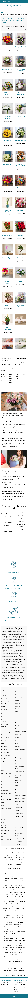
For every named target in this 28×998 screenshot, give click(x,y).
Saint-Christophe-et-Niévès (10, 957)
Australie (23, 883)
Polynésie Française (20, 947)
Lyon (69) (6, 857)
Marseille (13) (14, 857)
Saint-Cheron (18, 764)
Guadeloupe (17, 908)
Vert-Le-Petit (18, 819)
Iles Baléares (14, 913)
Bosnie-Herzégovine (12, 890)
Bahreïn (5, 887)
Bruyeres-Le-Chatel (6, 738)
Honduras (7, 910)
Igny (2, 802)
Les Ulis (3, 836)
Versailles (21, 532)
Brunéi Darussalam (8, 892)
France (11, 14)
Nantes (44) (21, 857)
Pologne (12, 947)
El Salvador (11, 901)
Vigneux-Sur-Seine (20, 822)
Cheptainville (24, 14)
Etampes (3, 779)
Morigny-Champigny (20, 731)
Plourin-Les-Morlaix (21, 513)
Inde (22, 915)
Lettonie (16, 924)
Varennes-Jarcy (19, 807)
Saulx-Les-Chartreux (20, 795)
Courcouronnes (5, 758)
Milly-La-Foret (19, 720)
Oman (15, 940)
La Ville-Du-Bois (5, 820)
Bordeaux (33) (7, 852)
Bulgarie (16, 892)
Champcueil (4, 746)
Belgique (18, 887)
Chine (16, 894)
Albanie (21, 873)
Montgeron (18, 723)
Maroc (10, 931)
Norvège (12, 938)
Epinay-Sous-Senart (6, 773)
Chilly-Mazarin (5, 752)
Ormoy (17, 740)
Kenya (22, 920)
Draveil (3, 767)
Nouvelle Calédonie (20, 938)
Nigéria (6, 938)
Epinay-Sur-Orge (5, 776)
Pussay (17, 752)
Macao (5, 929)
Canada (7, 894)
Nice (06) (7, 859)
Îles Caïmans (22, 913)
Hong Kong (14, 910)
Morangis (17, 728)
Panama (14, 943)
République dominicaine (10, 952)
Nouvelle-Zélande (8, 940)
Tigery (17, 804)
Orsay (16, 743)
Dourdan (3, 764)
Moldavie (14, 933)
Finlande (17, 906)
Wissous (17, 844)
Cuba (10, 899)
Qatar (21, 950)
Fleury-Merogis (5, 790)
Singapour (21, 963)
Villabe (17, 825)
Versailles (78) (18, 864)
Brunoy (3, 735)
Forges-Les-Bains (6, 793)
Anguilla (21, 878)
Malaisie (23, 929)
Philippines (5, 947)
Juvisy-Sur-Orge (5, 811)
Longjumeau (18, 695)
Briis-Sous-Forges (6, 732)
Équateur (8, 903)
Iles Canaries (9, 915)
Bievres (3, 706)
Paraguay (20, 943)
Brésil (20, 890)
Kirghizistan (8, 922)
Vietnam (13, 975)
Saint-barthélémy (14, 954)
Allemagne (11, 876)
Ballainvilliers (4, 699)
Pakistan (8, 943)
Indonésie (8, 917)
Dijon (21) (13, 855)
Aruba (17, 883)
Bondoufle (4, 714)
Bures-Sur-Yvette (5, 740)
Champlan (4, 749)
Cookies (16, 991)
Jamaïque (6, 920)
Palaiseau (17, 746)
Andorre (18, 876)
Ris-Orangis (18, 758)
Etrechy (3, 785)
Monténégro (8, 936)
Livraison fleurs (5, 14)
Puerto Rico (15, 950)
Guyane (23, 908)
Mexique (8, 933)
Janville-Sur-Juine (7, 522)
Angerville (4, 690)
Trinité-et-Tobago (7, 970)
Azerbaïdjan (14, 885)
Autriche (7, 885)
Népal (15, 936)
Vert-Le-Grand (19, 816)
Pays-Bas (15, 945)
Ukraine (11, 973)
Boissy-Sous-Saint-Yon (7, 517)
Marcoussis (18, 703)
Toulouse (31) (10, 864)
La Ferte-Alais (5, 814)
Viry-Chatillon (19, 841)
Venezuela (6, 975)
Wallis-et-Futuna (21, 975)
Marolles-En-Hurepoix (7, 514)
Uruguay (17, 973)
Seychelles (14, 963)
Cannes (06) (6, 855)
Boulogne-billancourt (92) (18, 852)
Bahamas (21, 885)
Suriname (8, 968)
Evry (2, 787)
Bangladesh (11, 887)
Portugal (8, 950)
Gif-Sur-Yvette (5, 796)
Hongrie (21, 910)
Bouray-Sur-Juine (7, 531)
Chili (12, 894)
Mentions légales (18, 982)
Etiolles (3, 782)
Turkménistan (22, 970)
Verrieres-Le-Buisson (20, 813)
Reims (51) (20, 859)
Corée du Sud (14, 897)
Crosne (3, 761)
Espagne (15, 903)
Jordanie (17, 920)
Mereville (17, 717)
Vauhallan (17, 810)
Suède (18, 966)
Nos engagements (5, 984)
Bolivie (23, 887)
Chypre (21, 894)
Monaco (20, 933)
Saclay (17, 761)
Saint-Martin (22, 957)
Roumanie (21, 952)
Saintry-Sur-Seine (20, 793)
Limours (3, 842)
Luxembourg (21, 927)
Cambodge (22, 892)
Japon (12, 920)
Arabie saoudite (20, 880)
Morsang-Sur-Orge (20, 734)
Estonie (20, 903)
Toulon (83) (19, 862)
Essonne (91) (17, 14)
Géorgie (23, 906)
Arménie (12, 883)
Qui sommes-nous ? (5, 982)
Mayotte (23, 931)
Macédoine (11, 929)
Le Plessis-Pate (5, 830)
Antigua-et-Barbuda (9, 880)
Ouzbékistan (22, 940)
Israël (17, 917)
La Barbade (20, 922)
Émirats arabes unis (20, 901)
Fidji (12, 906)
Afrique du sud (13, 873)
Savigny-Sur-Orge (20, 798)
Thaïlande (20, 968)
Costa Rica (21, 897)
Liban (21, 924)
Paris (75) (14, 859)
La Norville (7, 525)
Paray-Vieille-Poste (20, 749)
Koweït (14, 922)
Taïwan (14, 968)
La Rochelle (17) (21, 855)
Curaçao (16, 899)
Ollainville (21, 515)
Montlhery (18, 726)
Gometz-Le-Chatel (6, 799)
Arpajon (7, 528)
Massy (17, 711)
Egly (21, 518)
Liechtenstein (7, 927)
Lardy (7, 520)
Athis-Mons (4, 696)
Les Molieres (4, 833)
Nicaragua (20, 936)
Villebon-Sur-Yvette (20, 828)
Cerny (2, 743)
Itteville (3, 805)
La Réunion (9, 924)
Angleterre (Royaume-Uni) (11, 878)
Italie (22, 917)
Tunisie (15, 970)
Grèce (10, 908)
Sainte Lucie (7, 963)
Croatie (5, 899)
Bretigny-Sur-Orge (6, 729)
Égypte (5, 901)
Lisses (16, 692)
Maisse (17, 700)
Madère (17, 929)
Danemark (22, 899)
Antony (21, 529)
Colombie (6, 897)
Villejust (17, 830)
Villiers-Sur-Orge (19, 838)
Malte (5, 931)
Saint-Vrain (21, 521)
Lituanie (14, 927)
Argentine (6, 883)
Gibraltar (5, 908)
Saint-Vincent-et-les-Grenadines (14, 961)
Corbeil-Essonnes (5, 755)
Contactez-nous (5, 1)
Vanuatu (23, 973)
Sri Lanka (12, 966)
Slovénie (6, 966)
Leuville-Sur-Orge (6, 839)
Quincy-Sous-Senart (20, 755)
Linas (16, 689)
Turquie (5, 973)
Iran (13, 917)
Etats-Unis (6, 906)
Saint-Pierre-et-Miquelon (14, 959)
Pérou (20, 945)
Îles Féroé (16, 915)
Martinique (16, 931)
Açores (6, 873)
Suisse (23, 966)
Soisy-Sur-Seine (19, 801)
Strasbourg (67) (10, 862)
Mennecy (17, 714)
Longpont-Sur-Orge (20, 698)
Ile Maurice (6, 913)
